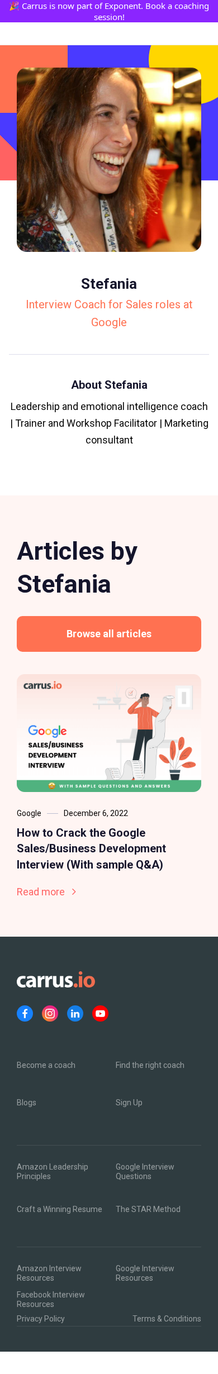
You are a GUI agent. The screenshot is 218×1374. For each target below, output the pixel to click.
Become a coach (46, 1065)
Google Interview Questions (145, 1171)
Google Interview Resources (145, 1273)
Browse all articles (109, 634)
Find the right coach (150, 1065)
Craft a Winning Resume (59, 1209)
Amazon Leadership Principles (52, 1171)
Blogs (26, 1102)
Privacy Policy (41, 1318)
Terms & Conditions (166, 1318)
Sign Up (129, 1102)
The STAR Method (148, 1209)
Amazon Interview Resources (49, 1273)
